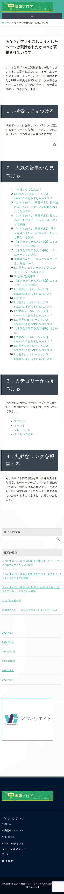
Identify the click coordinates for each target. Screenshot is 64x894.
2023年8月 (8, 679)
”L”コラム (9, 837)
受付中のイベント (14, 830)
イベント (19, 425)
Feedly (9, 860)
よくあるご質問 (23, 434)
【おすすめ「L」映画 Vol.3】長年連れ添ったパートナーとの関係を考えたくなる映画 (36, 207)
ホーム (8, 823)
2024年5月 (8, 632)
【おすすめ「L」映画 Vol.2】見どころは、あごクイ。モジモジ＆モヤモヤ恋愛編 (36, 220)
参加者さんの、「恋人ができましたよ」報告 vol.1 (29, 609)
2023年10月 (8, 661)
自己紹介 (19, 298)
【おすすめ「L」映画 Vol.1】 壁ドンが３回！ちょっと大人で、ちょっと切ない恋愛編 (36, 233)
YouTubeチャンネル (15, 843)
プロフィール (22, 429)
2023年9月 (8, 670)
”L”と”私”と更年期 (24, 276)
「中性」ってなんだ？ (27, 189)
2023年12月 (8, 651)
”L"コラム (20, 421)
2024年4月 (8, 642)
